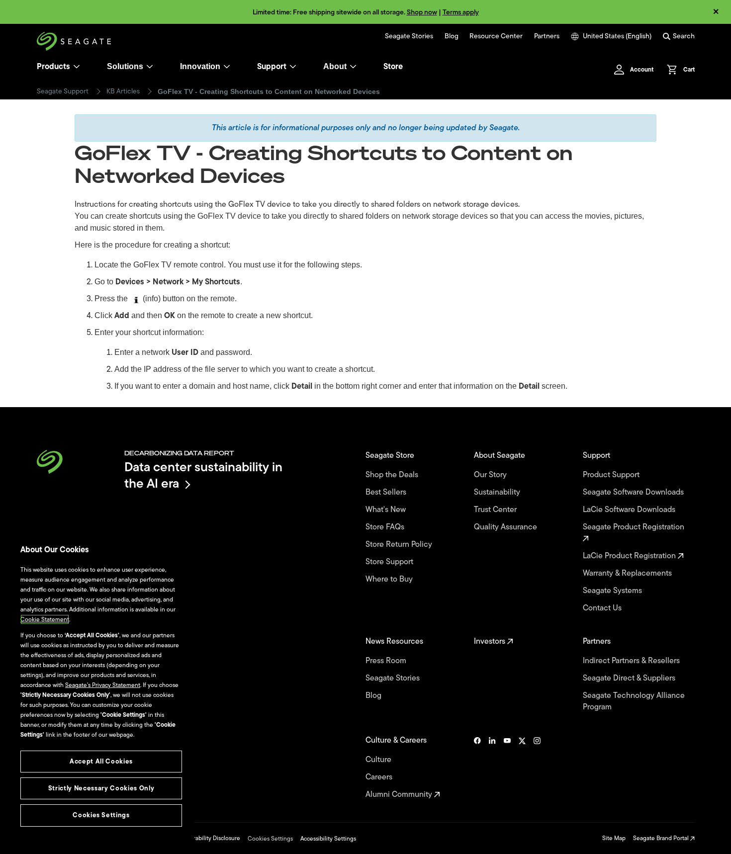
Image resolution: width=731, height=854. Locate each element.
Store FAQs (386, 527)
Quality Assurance (506, 527)
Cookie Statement (44, 619)
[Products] (76, 67)
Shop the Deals (394, 475)
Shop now (422, 12)
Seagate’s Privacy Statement (102, 685)
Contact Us (603, 608)
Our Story (491, 475)
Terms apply (461, 12)
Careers (380, 777)
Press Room (387, 661)
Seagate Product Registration (634, 527)
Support (271, 66)
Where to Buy (390, 579)
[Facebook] (477, 767)
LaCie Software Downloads (630, 509)
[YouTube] (507, 767)
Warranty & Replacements (628, 573)
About (335, 66)
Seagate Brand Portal (661, 838)
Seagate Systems (613, 591)
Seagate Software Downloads (634, 492)
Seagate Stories (409, 36)
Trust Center (496, 509)
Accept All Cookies (101, 761)
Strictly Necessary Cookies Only (101, 788)
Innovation (200, 66)
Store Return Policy (400, 544)
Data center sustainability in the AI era (203, 475)
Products (53, 66)
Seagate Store (391, 455)
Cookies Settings (270, 838)
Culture (379, 760)
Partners (546, 36)
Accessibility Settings (328, 839)
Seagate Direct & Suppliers (630, 678)
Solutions (125, 66)
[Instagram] (537, 767)
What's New (387, 509)
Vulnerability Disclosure (209, 838)
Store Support (390, 562)
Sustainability (498, 492)
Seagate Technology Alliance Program (634, 701)
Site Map (614, 838)
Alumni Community (400, 794)
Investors (490, 641)
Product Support (612, 475)
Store (393, 66)
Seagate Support (63, 91)
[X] (522, 767)
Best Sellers (387, 492)
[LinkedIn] (492, 767)
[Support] (292, 67)
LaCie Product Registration (630, 556)
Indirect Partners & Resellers (632, 661)
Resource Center (496, 36)
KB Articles (123, 91)
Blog (451, 36)
